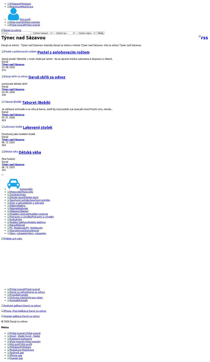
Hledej (100, 33)
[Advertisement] (93, 263)
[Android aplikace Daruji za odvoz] (21, 305)
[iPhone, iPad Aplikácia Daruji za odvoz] (23, 311)
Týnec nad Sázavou (13, 64)
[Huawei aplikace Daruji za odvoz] (20, 316)
